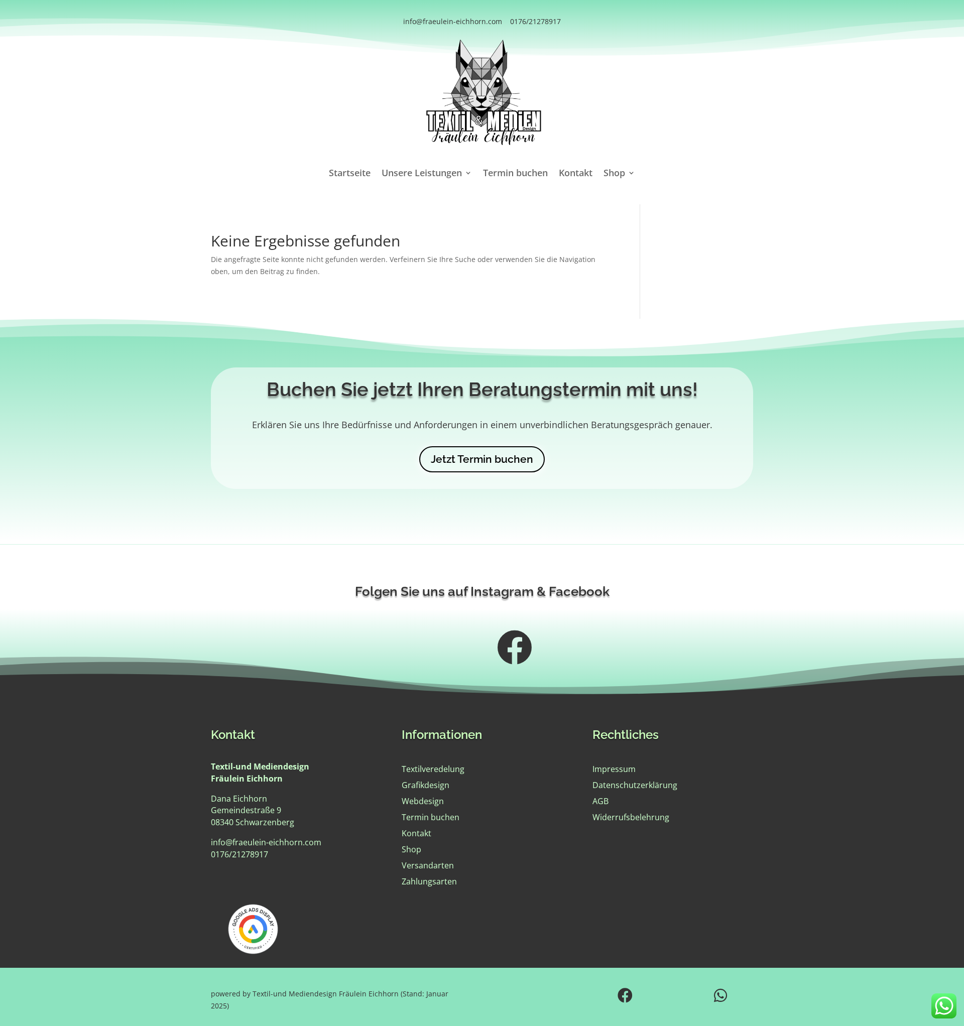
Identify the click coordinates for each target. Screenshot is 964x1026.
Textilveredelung (433, 769)
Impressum (614, 769)
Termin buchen (515, 174)
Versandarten (428, 865)
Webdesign (423, 801)
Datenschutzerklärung (634, 785)
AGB (600, 801)
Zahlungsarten (429, 881)
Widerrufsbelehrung (630, 817)
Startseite (350, 174)
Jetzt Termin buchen (482, 459)
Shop (614, 174)
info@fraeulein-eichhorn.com (452, 21)
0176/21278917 (535, 21)
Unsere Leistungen (422, 174)
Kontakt (575, 174)
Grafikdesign (425, 785)
